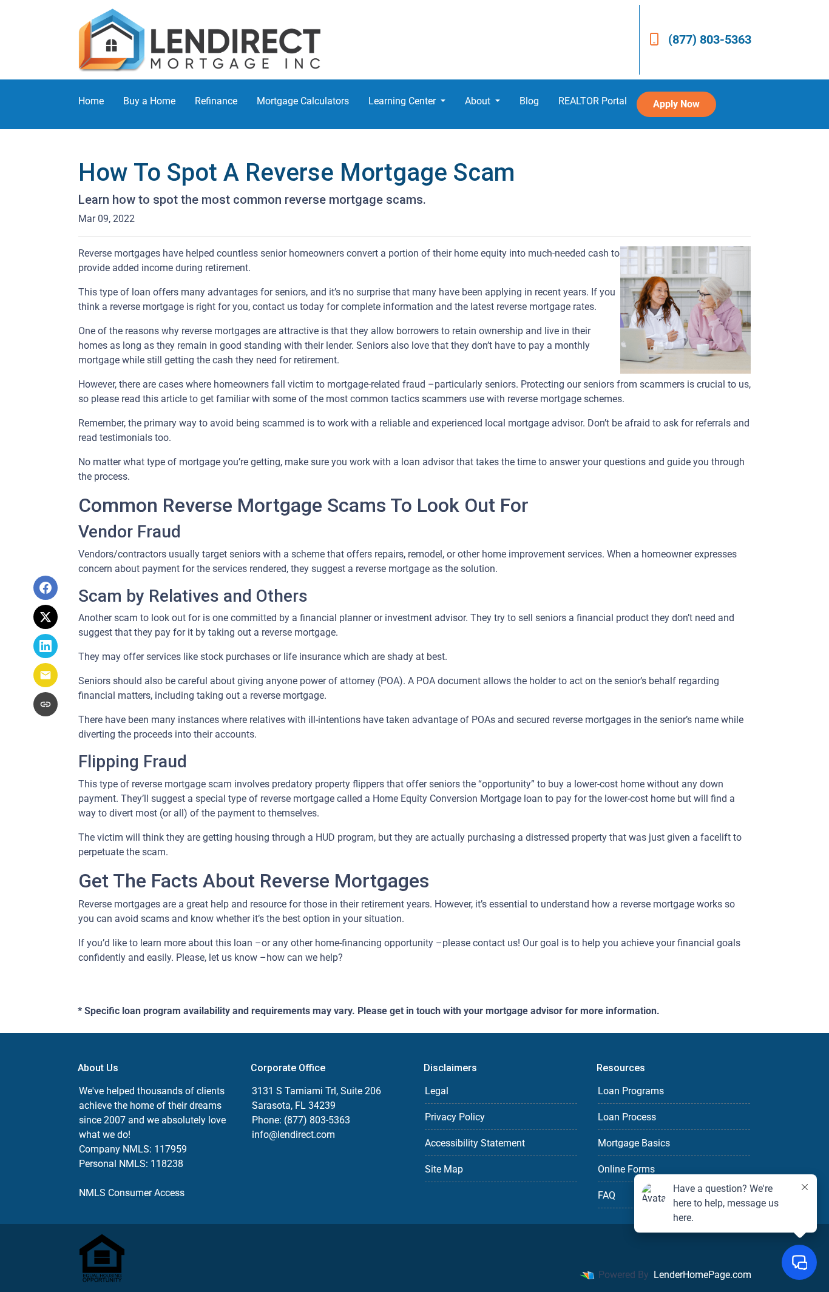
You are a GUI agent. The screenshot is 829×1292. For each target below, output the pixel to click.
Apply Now (676, 104)
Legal (436, 1091)
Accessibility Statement (475, 1143)
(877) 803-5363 (709, 39)
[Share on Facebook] (45, 588)
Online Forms (626, 1169)
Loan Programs (631, 1091)
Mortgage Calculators (303, 101)
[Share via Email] (45, 675)
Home (91, 101)
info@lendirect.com (293, 1134)
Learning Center (403, 101)
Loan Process (627, 1117)
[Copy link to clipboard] (45, 704)
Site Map (444, 1169)
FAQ (606, 1195)
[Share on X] (45, 617)
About (479, 101)
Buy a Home (149, 101)
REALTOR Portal (592, 101)
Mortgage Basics (634, 1143)
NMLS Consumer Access (131, 1193)
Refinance (216, 101)
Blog (529, 101)
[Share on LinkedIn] (45, 646)
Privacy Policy (455, 1117)
